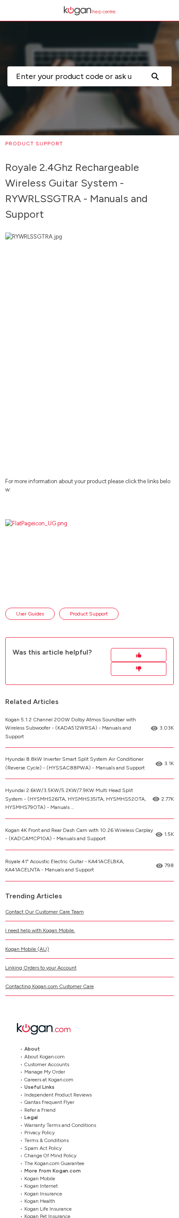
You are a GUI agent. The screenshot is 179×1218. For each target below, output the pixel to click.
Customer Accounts (46, 1064)
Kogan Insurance (43, 1193)
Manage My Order (44, 1072)
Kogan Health (39, 1201)
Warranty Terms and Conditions (60, 1125)
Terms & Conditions (46, 1140)
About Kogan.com (44, 1057)
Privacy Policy (39, 1133)
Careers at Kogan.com (48, 1079)
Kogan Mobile (39, 1178)
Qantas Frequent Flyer (49, 1102)
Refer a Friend (40, 1110)
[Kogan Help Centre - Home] (89, 11)
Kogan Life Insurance (48, 1208)
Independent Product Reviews (58, 1094)
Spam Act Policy (43, 1148)
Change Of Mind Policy (50, 1156)
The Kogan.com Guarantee (54, 1163)
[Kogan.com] (48, 1028)
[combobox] (72, 76)
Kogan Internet (41, 1186)
